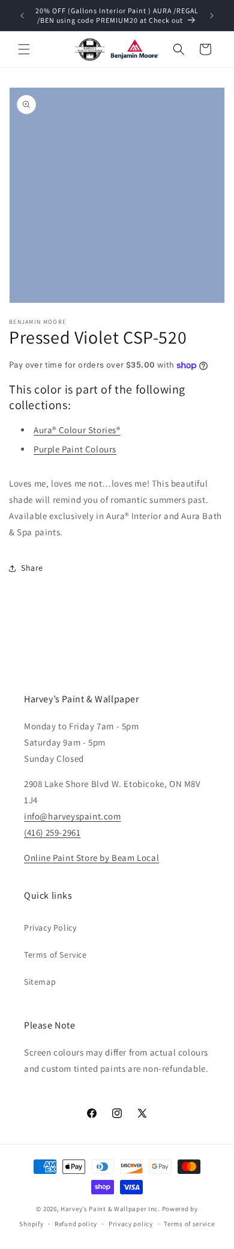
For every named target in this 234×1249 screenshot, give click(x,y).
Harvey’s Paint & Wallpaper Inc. (110, 1209)
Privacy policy (131, 1224)
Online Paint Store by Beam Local (91, 857)
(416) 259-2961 (52, 832)
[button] (24, 49)
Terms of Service (55, 954)
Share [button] (32, 567)
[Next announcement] (212, 15)
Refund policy (76, 1224)
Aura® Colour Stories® (77, 430)
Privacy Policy (50, 927)
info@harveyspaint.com (72, 816)
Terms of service (189, 1224)
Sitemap (40, 981)
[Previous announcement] (22, 15)
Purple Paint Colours (75, 449)
